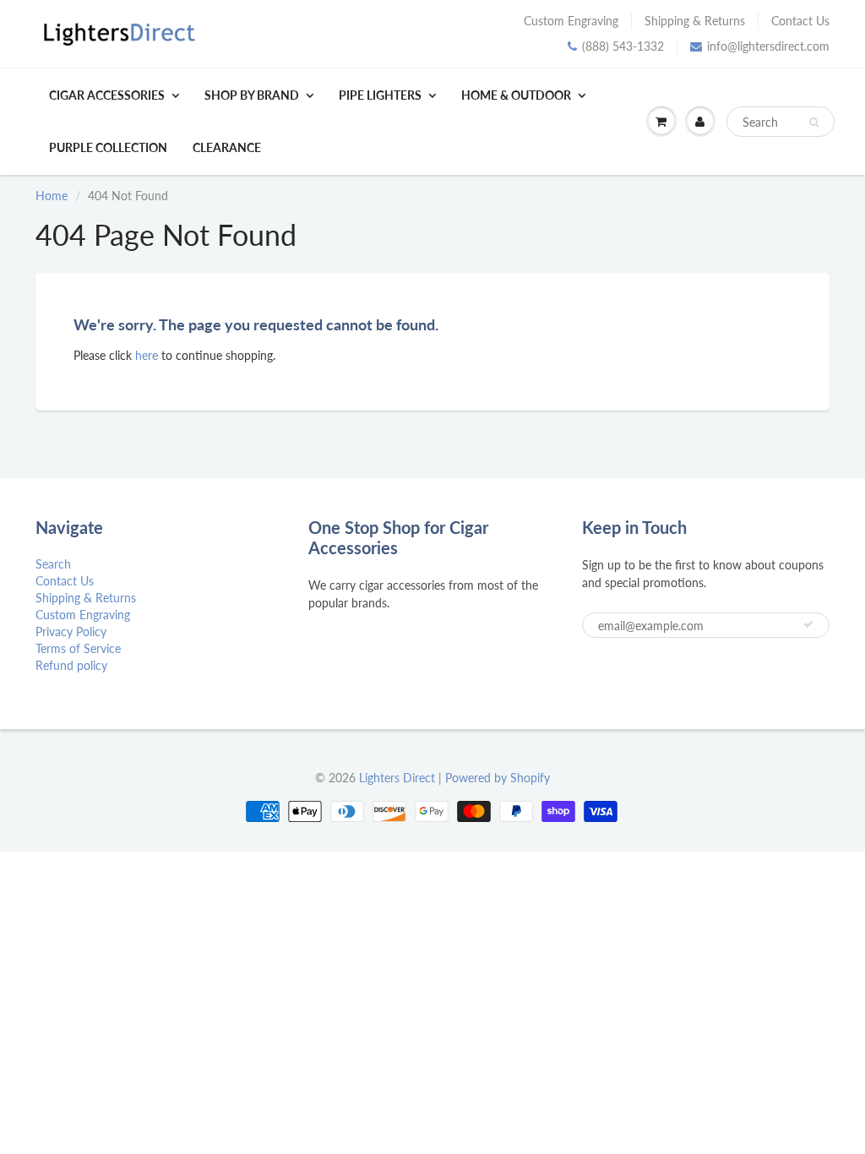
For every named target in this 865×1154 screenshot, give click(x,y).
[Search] (813, 122)
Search (53, 564)
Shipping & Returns (695, 21)
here (146, 355)
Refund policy (71, 665)
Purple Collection (108, 147)
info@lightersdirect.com (768, 46)
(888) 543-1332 (623, 46)
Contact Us (800, 21)
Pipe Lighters (380, 95)
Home (51, 195)
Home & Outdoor (516, 95)
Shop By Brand (251, 95)
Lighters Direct (397, 777)
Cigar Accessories (107, 95)
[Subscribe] (808, 624)
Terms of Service (78, 648)
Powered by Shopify (497, 777)
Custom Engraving (571, 21)
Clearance (227, 147)
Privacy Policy (70, 631)
